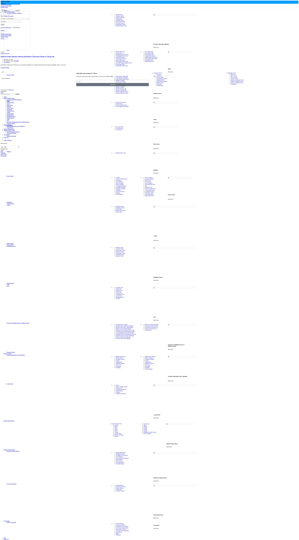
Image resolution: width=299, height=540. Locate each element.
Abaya (116, 429)
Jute (146, 186)
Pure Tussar (148, 180)
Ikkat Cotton (119, 209)
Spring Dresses (119, 485)
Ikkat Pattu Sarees (120, 57)
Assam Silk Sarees (149, 191)
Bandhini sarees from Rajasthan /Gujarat (126, 334)
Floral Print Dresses (121, 486)
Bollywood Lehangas (150, 356)
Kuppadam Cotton (120, 253)
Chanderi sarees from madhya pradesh (125, 331)
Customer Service (157, 73)
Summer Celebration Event (237, 80)
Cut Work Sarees (149, 194)
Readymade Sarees (120, 24)
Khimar (145, 428)
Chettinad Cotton (120, 254)
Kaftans (116, 425)
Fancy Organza (149, 177)
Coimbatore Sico (120, 294)
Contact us (159, 75)
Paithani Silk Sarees (121, 153)
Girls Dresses (119, 456)
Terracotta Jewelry (5, 53)
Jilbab (145, 425)
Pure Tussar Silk (149, 51)
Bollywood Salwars (121, 356)
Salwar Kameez (147, 433)
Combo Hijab (117, 433)
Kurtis (117, 385)
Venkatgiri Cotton (120, 207)
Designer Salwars (120, 359)
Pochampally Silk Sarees (151, 58)
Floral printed (10, 244)
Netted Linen (119, 103)
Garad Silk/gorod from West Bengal (125, 333)
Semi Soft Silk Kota (150, 184)
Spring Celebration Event (237, 82)
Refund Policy (160, 82)
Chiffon (118, 177)
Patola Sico (119, 289)
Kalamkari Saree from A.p (151, 327)
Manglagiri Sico (120, 297)
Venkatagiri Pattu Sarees (122, 56)
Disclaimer (159, 84)
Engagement (119, 18)
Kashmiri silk (148, 330)
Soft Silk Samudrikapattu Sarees (124, 63)
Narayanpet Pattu (120, 64)
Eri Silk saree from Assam (151, 326)
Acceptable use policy (162, 78)
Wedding (118, 367)
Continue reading (5, 67)
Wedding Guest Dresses (122, 455)
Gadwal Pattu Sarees (121, 58)
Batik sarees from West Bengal (123, 328)
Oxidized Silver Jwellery (122, 526)
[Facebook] (4, 84)
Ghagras (118, 392)
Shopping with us (231, 73)
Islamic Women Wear (116, 423)
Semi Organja (119, 194)
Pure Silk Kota (119, 128)
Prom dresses (119, 459)
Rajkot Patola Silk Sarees (151, 57)
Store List (233, 74)
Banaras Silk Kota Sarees (122, 91)
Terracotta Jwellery (120, 525)
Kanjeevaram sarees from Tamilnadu (125, 335)
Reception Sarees (120, 23)
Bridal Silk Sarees (120, 51)
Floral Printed (119, 181)
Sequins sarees (148, 187)
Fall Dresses (119, 489)
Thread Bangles (120, 523)
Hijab (115, 428)
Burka (115, 426)
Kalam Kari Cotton (120, 210)
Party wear (118, 364)
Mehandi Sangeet (120, 363)
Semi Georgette (120, 184)
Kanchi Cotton (119, 247)
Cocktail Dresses (120, 463)
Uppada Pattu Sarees (150, 56)
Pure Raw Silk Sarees (150, 188)
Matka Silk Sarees (149, 195)
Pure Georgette (119, 183)
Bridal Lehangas (149, 357)
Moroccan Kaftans (119, 435)
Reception (118, 366)
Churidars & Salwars (121, 389)
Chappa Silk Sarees (150, 190)
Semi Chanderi (148, 183)
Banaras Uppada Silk (121, 90)
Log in (2, 24)
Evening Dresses (120, 462)
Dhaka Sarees (10, 243)
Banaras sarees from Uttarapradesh (124, 327)
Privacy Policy (160, 77)
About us (159, 74)
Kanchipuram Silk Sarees (122, 54)
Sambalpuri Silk (149, 60)
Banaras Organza (149, 179)
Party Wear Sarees (120, 21)
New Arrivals (234, 77)
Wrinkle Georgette (120, 188)
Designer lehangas (149, 359)
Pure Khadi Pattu (149, 53)
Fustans (145, 430)
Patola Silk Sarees (120, 60)
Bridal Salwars (119, 357)
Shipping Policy (160, 80)
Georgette (118, 180)
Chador (145, 429)
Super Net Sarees (120, 191)
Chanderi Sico (119, 287)
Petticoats (118, 535)
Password (3, 21)
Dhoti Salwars (119, 390)
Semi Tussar (148, 181)
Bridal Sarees (119, 14)
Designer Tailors (11, 352)
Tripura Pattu (119, 53)
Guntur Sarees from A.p (151, 328)
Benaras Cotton (120, 251)
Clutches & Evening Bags (122, 530)
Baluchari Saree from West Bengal (124, 326)
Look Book (233, 84)
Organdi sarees (10, 203)
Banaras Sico (119, 290)
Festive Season (234, 78)
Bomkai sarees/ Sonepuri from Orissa (125, 330)
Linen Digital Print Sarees (122, 106)
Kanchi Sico (119, 296)
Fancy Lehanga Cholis (121, 386)
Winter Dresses (119, 488)
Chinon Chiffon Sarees (121, 179)
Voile (8, 284)
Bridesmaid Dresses (121, 452)
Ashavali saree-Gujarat (121, 324)
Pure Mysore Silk (149, 54)
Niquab (145, 426)
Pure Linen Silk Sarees (121, 105)
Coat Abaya (146, 423)
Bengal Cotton (119, 256)
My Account (234, 75)
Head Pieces (119, 532)
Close (2, 92)
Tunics (116, 430)
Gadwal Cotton (120, 249)
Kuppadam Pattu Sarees (122, 65)
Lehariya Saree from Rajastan (123, 338)
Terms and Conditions (162, 81)
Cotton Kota (119, 129)
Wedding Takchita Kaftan (150, 432)
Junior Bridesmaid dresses (122, 458)
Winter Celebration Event (237, 81)
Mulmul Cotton (120, 206)
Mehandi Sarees (120, 20)
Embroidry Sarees (149, 193)
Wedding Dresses (120, 454)
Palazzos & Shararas (121, 393)
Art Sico (118, 298)
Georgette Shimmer (121, 187)
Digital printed (10, 283)
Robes (117, 533)
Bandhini (118, 190)
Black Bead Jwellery (121, 529)
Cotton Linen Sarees (121, 102)
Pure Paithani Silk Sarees (122, 61)
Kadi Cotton (119, 212)
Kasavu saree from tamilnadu (123, 337)
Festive (118, 360)
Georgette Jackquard (121, 186)
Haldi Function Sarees (121, 25)
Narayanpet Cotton (120, 250)
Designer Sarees (120, 16)
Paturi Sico (118, 291)
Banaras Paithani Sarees (122, 93)
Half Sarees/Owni (149, 61)
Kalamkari (9, 202)
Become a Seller (5, 1)
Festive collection (120, 17)
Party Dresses (119, 461)
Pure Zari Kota (119, 127)
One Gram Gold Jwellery (122, 528)
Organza (118, 193)
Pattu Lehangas (149, 369)
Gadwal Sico (119, 293)
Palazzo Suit (119, 388)
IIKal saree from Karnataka (151, 324)
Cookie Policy (160, 85)
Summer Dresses (120, 491)
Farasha (116, 432)
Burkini (116, 436)
